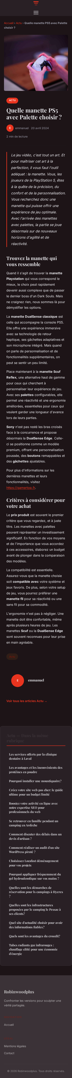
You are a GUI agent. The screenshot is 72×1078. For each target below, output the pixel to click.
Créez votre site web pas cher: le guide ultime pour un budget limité (36, 792)
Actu (19, 23)
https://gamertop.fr (20, 488)
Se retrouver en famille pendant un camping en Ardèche (33, 823)
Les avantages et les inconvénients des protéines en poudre (35, 770)
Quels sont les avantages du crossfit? (34, 936)
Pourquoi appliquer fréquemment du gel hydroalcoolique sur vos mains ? (35, 876)
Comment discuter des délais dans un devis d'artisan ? (35, 836)
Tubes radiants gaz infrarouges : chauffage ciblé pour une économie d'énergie (33, 949)
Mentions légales (15, 1046)
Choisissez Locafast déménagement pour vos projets (33, 863)
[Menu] (36, 12)
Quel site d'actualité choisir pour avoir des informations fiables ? (36, 925)
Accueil (8, 23)
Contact (9, 1053)
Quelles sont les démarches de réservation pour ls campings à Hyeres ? (36, 892)
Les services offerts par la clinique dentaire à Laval (33, 756)
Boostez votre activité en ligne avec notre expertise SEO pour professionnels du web (33, 807)
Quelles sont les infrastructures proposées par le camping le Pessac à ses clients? (35, 909)
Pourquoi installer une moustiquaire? (35, 781)
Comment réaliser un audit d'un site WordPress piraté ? (34, 850)
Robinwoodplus (19, 991)
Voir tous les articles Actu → (26, 701)
